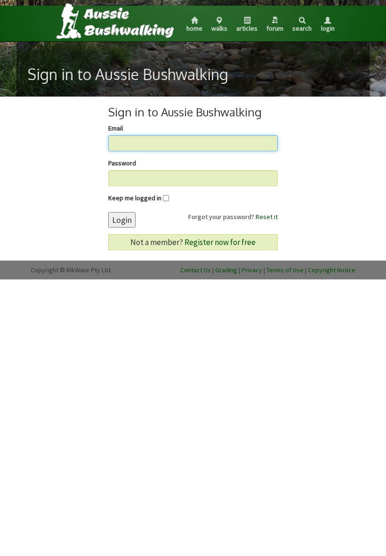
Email (115, 128)
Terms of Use (285, 270)
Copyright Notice (331, 270)
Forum (274, 28)
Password (122, 163)
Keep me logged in (134, 198)
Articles (246, 28)
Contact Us (195, 270)
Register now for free (220, 242)
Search (302, 28)
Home (194, 28)
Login (328, 28)
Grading (226, 270)
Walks (219, 28)
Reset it (267, 217)
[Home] (114, 20)
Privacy (251, 270)
